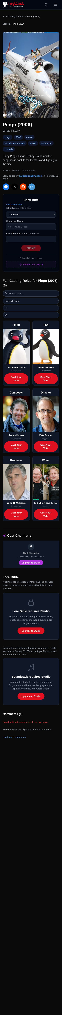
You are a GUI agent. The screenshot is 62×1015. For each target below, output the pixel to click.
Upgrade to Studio (31, 562)
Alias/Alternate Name (22, 233)
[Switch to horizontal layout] (31, 308)
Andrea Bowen (46, 367)
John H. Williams (16, 503)
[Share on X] (14, 186)
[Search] (46, 5)
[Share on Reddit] (23, 186)
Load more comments (14, 737)
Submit (31, 248)
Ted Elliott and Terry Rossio (46, 503)
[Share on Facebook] (6, 186)
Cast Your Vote (16, 379)
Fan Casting (9, 16)
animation (46, 143)
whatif (33, 143)
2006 (18, 137)
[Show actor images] (31, 315)
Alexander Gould (16, 367)
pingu (7, 137)
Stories (21, 16)
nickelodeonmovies (15, 143)
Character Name (14, 221)
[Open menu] (55, 5)
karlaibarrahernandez (30, 175)
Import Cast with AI (33, 264)
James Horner (16, 435)
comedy (9, 149)
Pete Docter (45, 435)
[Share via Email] (31, 186)
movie (29, 137)
